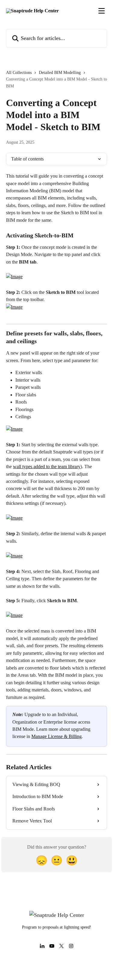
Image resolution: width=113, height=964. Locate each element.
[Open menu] (101, 10)
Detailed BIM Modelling (60, 72)
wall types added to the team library (46, 466)
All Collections (19, 72)
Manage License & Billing (56, 736)
